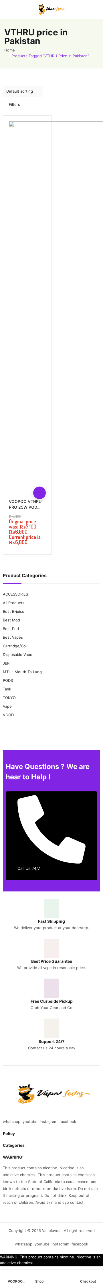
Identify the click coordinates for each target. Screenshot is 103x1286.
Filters (14, 104)
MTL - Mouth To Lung (22, 671)
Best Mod (11, 620)
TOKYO (9, 697)
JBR (6, 663)
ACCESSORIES (15, 594)
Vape (7, 706)
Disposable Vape (17, 654)
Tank (7, 689)
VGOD (8, 715)
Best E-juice (13, 611)
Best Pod (11, 628)
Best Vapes (13, 637)
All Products (13, 602)
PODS (8, 680)
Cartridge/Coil (15, 646)
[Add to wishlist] (39, 480)
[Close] (97, 560)
